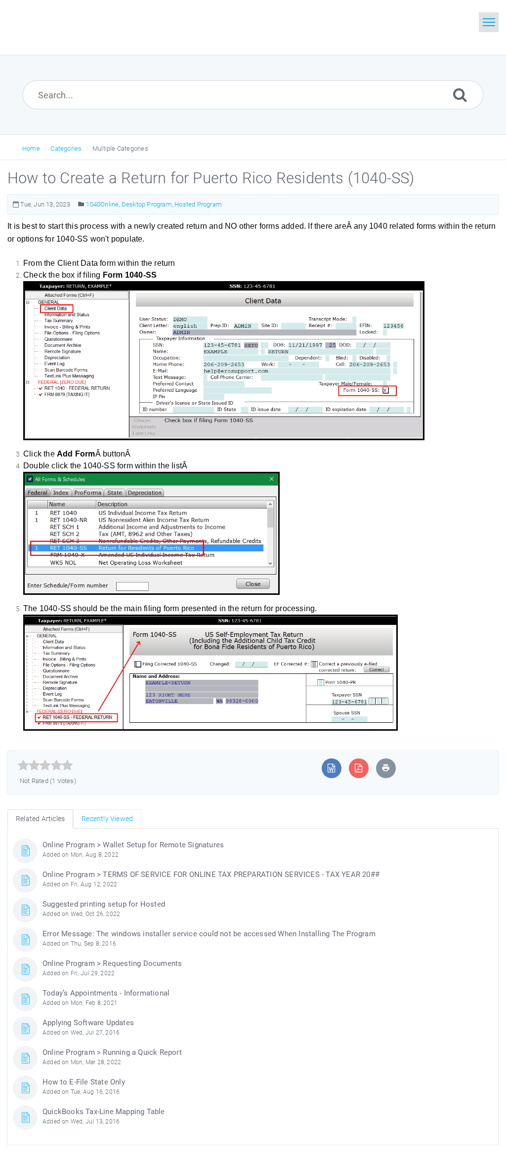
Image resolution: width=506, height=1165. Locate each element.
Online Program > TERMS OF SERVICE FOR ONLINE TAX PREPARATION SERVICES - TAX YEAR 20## (211, 874)
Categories (66, 148)
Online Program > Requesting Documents (112, 963)
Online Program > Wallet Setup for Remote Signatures (133, 844)
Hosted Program (198, 204)
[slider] (45, 765)
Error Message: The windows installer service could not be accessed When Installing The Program (209, 933)
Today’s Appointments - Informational (105, 993)
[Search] (460, 94)
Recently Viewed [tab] (107, 819)
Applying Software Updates (88, 1022)
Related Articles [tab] (40, 819)
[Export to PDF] (358, 768)
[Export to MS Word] (331, 768)
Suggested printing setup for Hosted (103, 904)
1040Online (102, 204)
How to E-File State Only (83, 1082)
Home (31, 148)
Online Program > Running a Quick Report (112, 1052)
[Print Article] (385, 768)
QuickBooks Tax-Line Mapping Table (103, 1111)
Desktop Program (147, 204)
